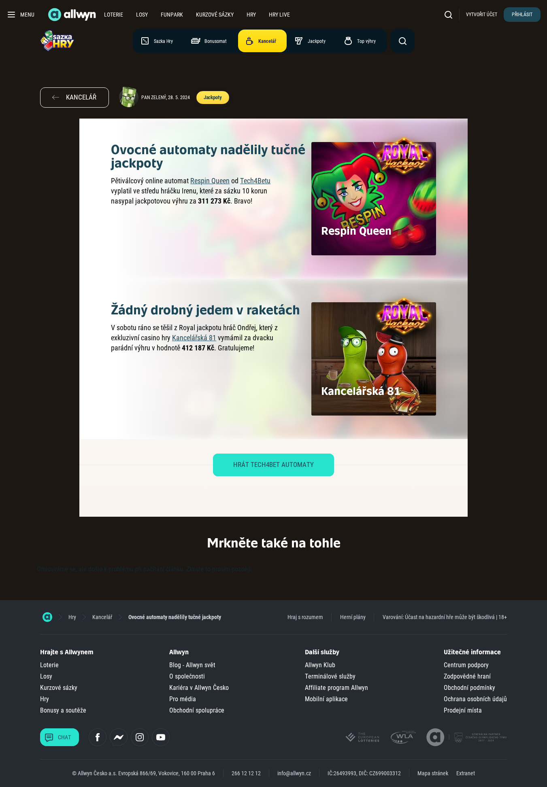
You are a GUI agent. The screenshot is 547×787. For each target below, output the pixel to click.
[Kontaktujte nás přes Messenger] (119, 737)
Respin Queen (210, 180)
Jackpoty (213, 97)
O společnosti (187, 676)
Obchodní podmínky (469, 688)
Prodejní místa (463, 710)
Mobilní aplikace (326, 699)
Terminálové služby (330, 676)
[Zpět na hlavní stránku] (73, 14)
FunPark (172, 14)
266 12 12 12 (246, 773)
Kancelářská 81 (194, 337)
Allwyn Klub (320, 665)
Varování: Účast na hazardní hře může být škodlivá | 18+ (445, 617)
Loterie (113, 14)
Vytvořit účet (481, 14)
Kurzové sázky (215, 14)
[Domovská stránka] (47, 617)
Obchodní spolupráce (196, 710)
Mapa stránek (432, 773)
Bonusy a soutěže (63, 710)
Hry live (279, 14)
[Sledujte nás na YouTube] (161, 737)
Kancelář (102, 617)
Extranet (465, 773)
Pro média (182, 699)
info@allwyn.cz (294, 773)
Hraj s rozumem (305, 617)
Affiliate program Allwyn (336, 688)
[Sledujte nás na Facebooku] (97, 737)
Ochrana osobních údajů (475, 699)
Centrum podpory (466, 665)
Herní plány (353, 617)
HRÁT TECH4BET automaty (273, 464)
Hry (251, 14)
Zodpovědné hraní (467, 676)
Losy (142, 14)
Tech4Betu (255, 180)
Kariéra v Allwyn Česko (199, 688)
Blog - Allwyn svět (192, 665)
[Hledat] (450, 14)
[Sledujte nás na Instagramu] (140, 737)
